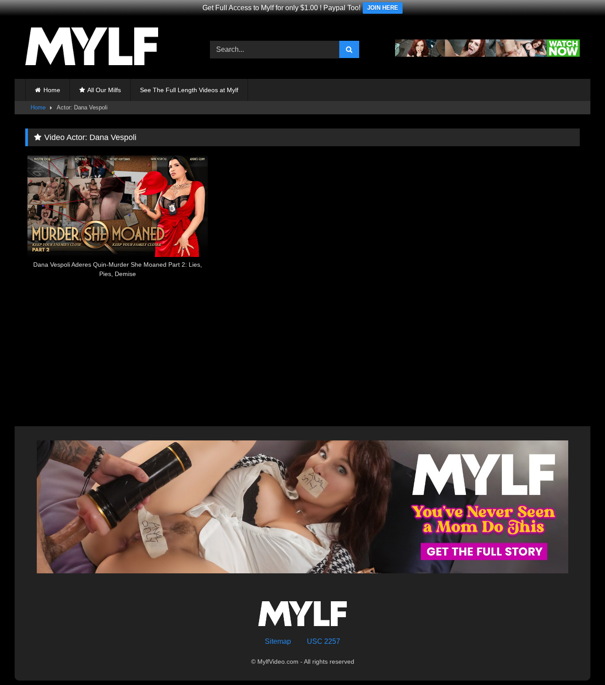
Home (51, 89)
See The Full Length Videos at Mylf (189, 89)
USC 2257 (323, 641)
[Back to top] (577, 658)
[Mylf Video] (91, 47)
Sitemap (278, 641)
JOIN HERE (382, 7)
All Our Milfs (104, 89)
